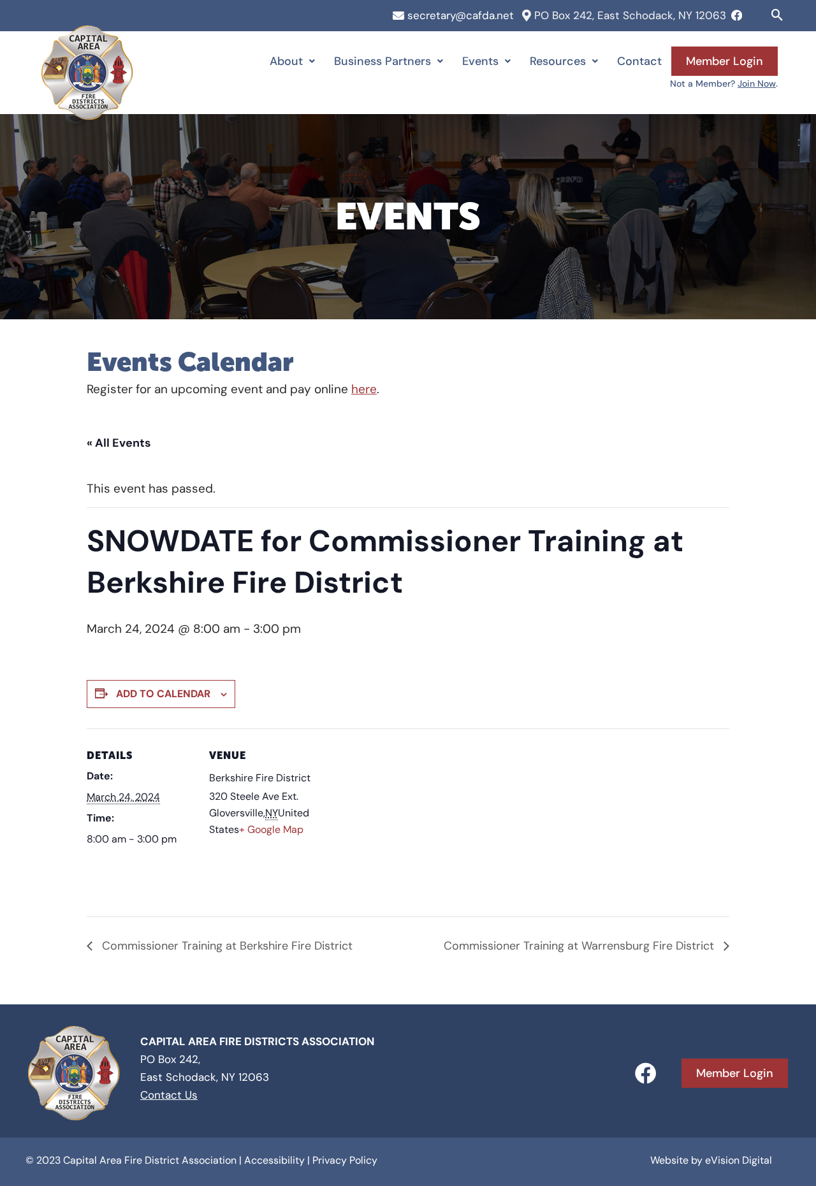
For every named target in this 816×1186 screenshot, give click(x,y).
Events (480, 61)
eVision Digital (738, 1160)
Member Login (724, 61)
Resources (558, 61)
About (286, 61)
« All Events (119, 443)
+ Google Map (271, 829)
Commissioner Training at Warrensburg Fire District (580, 945)
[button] (777, 15)
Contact (639, 61)
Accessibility (274, 1160)
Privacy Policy (344, 1160)
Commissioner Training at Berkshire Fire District (226, 945)
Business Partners (382, 61)
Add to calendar (163, 693)
